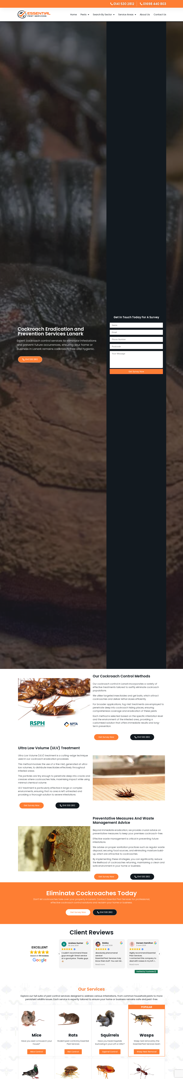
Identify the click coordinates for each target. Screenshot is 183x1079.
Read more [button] (66, 964)
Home (73, 14)
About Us (145, 14)
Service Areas (125, 14)
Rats (73, 1035)
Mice (36, 1035)
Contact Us (160, 14)
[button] (159, 954)
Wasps (147, 1035)
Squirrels (110, 1035)
